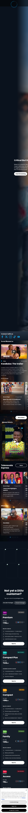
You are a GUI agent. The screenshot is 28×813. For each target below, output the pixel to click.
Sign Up (14, 643)
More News (21, 417)
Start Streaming (8, 174)
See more (19, 174)
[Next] (24, 441)
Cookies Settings (14, 802)
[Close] (26, 790)
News (21, 465)
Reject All (14, 806)
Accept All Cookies (14, 810)
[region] (14, 800)
